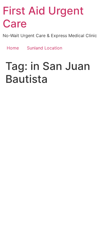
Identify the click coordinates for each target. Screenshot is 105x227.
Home (13, 48)
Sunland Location (44, 48)
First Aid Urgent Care (43, 17)
